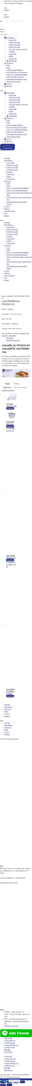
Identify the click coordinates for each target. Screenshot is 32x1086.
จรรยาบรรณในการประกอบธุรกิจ (17, 72)
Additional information (13, 340)
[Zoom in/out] (22, 1082)
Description (9, 338)
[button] (16, 91)
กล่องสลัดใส (12, 336)
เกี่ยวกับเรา (7, 181)
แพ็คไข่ (9, 177)
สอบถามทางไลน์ (9, 211)
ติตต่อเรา (7, 716)
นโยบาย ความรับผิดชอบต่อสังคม (17, 75)
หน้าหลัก (7, 158)
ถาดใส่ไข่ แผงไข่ (9, 1043)
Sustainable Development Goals (17, 79)
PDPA (8, 68)
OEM (8, 65)
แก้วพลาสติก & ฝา (10, 1040)
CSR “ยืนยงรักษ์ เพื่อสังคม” (15, 70)
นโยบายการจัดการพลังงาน (15, 77)
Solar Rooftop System (14, 81)
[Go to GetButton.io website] (4, 1084)
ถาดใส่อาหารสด (9, 1047)
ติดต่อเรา (7, 209)
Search (2, 29)
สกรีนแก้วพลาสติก (12, 165)
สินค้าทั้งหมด (8, 160)
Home (3, 296)
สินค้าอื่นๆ (7, 1050)
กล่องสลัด (9, 172)
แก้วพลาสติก (11, 163)
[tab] (18, 338)
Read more (10, 408)
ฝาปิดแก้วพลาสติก (12, 167)
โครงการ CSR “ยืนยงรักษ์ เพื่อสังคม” (18, 188)
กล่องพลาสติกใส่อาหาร (11, 1045)
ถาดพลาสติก (11, 179)
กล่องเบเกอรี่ (10, 174)
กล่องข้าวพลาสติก (12, 170)
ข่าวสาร (7, 207)
